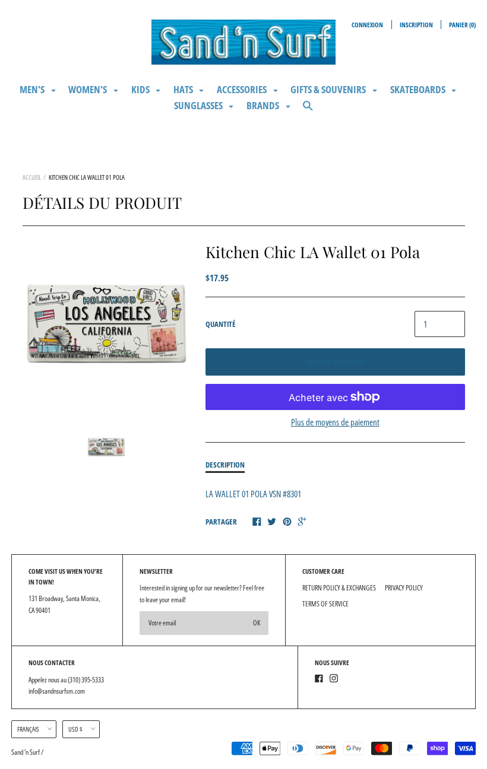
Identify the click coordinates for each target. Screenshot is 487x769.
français (28, 728)
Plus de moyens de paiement (335, 422)
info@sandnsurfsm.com (57, 691)
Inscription (416, 24)
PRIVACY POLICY (404, 588)
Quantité (220, 324)
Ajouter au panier (335, 362)
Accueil (32, 177)
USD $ (75, 728)
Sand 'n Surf (26, 752)
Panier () (462, 24)
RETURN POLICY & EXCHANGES (339, 588)
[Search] (308, 111)
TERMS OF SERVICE (325, 604)
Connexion (367, 24)
